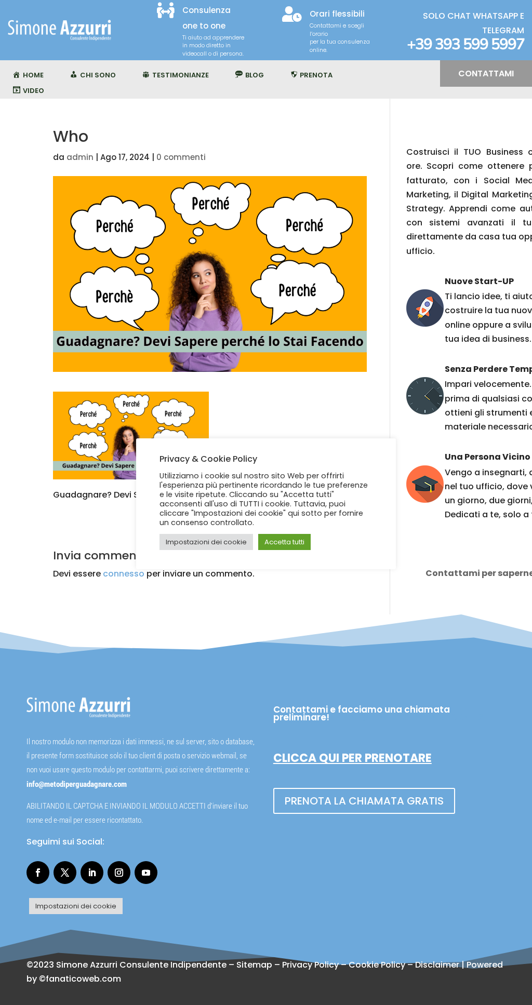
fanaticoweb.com (83, 979)
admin (80, 157)
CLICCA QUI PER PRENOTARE (352, 758)
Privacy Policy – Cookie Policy (343, 965)
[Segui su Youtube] (146, 872)
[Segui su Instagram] (119, 872)
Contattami (486, 73)
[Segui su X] (65, 872)
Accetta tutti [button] (284, 542)
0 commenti (181, 157)
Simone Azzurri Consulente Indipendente (141, 965)
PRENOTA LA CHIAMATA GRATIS (364, 801)
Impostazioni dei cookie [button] (75, 906)
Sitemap (254, 965)
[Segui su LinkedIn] (92, 872)
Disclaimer (437, 965)
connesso (123, 574)
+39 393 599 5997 (465, 44)
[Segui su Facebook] (37, 872)
